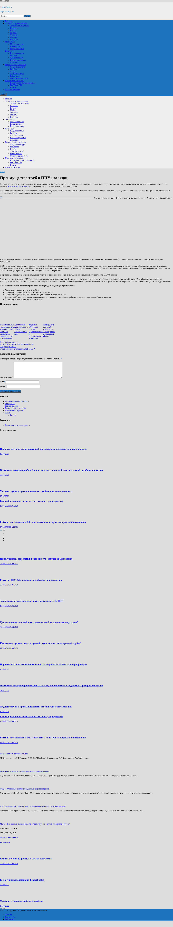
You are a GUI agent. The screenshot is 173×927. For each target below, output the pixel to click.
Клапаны (14, 28)
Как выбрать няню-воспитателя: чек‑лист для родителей (31, 501)
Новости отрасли (12, 90)
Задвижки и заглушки (19, 26)
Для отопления (16, 58)
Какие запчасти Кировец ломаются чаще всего (26, 858)
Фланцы (13, 37)
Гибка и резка (16, 76)
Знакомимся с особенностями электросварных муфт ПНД (31, 601)
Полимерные (15, 46)
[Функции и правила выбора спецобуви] (7, 896)
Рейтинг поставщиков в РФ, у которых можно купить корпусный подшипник (43, 522)
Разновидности (11, 406)
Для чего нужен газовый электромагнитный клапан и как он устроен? (39, 622)
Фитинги (14, 35)
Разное (13, 415)
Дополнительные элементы (17, 401)
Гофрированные (17, 48)
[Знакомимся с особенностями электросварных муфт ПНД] (7, 596)
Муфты (13, 32)
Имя (2, 382)
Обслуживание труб (19, 78)
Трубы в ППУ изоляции (18, 186)
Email (3, 386)
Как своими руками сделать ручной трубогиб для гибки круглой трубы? (40, 643)
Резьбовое (14, 69)
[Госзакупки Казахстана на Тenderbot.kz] (7, 875)
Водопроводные (17, 53)
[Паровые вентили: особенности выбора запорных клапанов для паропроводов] (7, 444)
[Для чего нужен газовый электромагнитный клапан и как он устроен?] (6, 617)
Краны (13, 30)
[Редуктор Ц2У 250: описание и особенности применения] (7, 575)
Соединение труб (17, 67)
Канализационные (18, 60)
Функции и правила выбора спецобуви (21, 901)
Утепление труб (17, 74)
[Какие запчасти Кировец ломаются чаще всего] (7, 854)
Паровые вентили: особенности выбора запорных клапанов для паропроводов (43, 449)
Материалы (10, 42)
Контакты (9, 919)
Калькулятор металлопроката (22, 83)
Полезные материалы (14, 80)
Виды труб (9, 51)
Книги (13, 87)
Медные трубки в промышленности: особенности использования (36, 491)
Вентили (14, 39)
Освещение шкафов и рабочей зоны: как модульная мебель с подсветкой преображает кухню (51, 470)
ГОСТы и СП (16, 85)
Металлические (17, 44)
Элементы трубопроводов (16, 23)
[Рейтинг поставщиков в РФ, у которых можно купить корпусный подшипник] (7, 517)
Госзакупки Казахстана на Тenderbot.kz (22, 879)
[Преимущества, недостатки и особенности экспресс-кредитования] (7, 554)
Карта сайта (10, 917)
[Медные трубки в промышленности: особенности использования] (7, 486)
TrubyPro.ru (6, 7)
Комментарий (6, 377)
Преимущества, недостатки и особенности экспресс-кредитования (36, 558)
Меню (3, 94)
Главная (8, 21)
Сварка (13, 71)
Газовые (13, 55)
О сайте (8, 915)
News (2, 172)
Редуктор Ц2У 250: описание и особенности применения (31, 580)
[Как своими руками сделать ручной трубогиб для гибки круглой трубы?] (7, 638)
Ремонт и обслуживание (15, 64)
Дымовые (14, 62)
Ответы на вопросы (9, 837)
